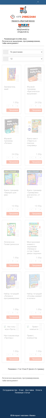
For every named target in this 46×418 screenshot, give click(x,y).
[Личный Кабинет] (41, 2)
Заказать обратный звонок (23, 21)
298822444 (26, 16)
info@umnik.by (23, 32)
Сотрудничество (10, 390)
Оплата (39, 390)
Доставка (29, 390)
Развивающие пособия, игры (15, 39)
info (18, 29)
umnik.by (25, 29)
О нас (21, 390)
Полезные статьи (22, 393)
